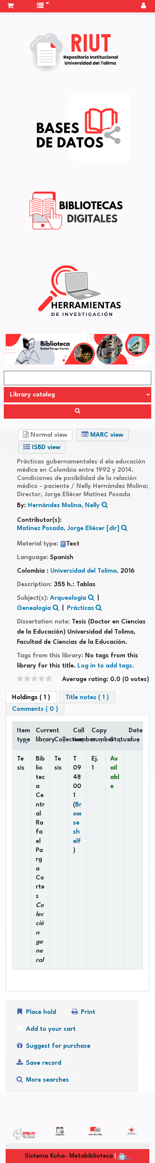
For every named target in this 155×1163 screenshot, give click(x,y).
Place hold (40, 1012)
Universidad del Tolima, (85, 571)
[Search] (77, 411)
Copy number (98, 735)
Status (117, 739)
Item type (23, 735)
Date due (136, 735)
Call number (80, 735)
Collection (61, 739)
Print (87, 1012)
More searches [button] (47, 1080)
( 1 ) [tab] (31, 697)
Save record (43, 1063)
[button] (10, 6)
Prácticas (80, 608)
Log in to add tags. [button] (106, 666)
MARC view (105, 435)
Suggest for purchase (57, 1046)
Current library (43, 735)
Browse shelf (77, 823)
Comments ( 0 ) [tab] (35, 709)
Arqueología (68, 598)
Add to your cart (50, 1029)
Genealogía (34, 608)
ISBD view (45, 447)
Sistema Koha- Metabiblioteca (69, 1156)
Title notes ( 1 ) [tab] (87, 697)
